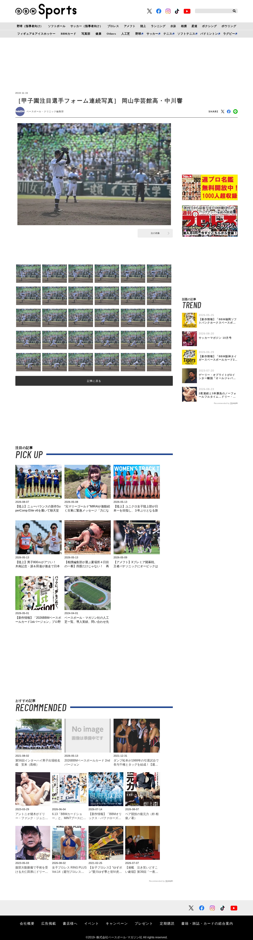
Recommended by (157, 881)
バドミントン (209, 33)
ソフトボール (57, 26)
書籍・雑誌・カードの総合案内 (207, 923)
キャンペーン (117, 923)
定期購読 (167, 923)
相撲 (184, 26)
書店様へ (70, 923)
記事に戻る (94, 380)
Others (111, 33)
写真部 (85, 33)
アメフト (130, 26)
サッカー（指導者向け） (86, 26)
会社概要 (27, 923)
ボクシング (209, 26)
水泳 (173, 26)
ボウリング (229, 26)
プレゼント (144, 923)
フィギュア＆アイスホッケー (36, 33)
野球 (138, 33)
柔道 (194, 26)
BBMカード (68, 33)
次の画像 (155, 233)
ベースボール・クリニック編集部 (45, 111)
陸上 (143, 26)
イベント (91, 923)
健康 (98, 33)
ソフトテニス (186, 33)
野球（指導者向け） (30, 26)
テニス (167, 33)
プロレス (113, 26)
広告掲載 (48, 923)
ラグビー (229, 33)
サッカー (152, 33)
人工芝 (125, 33)
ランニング (158, 26)
